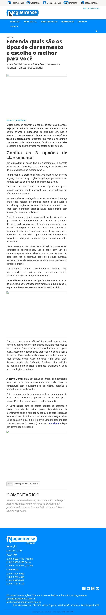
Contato (82, 22)
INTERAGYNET (68, 612)
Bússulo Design (45, 612)
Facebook (54, 423)
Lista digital (30, 22)
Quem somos (67, 22)
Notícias (14, 22)
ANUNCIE (14, 26)
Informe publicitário (16, 120)
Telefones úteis (49, 22)
